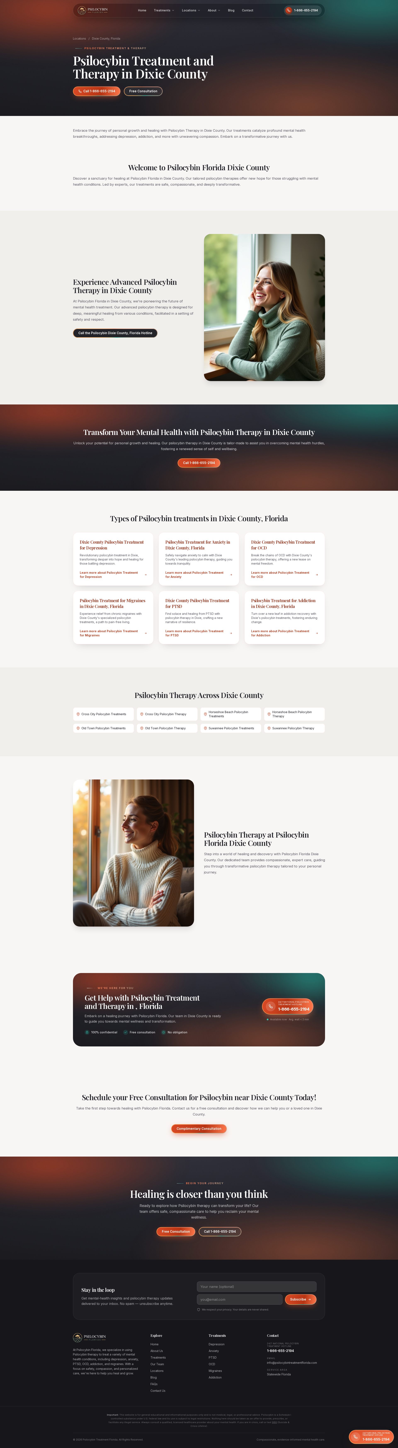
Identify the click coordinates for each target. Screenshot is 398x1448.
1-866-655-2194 (280, 1351)
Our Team (157, 1364)
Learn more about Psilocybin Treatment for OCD (280, 574)
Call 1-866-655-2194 (99, 91)
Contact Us (157, 1390)
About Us (156, 1351)
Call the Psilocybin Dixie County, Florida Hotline (115, 333)
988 (274, 1422)
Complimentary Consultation (199, 1129)
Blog (231, 10)
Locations (189, 10)
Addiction (215, 1377)
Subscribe (298, 1299)
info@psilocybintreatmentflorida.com (292, 1362)
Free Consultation (143, 91)
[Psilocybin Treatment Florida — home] (92, 10)
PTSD (213, 1357)
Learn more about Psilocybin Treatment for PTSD (194, 633)
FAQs (154, 1384)
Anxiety (214, 1351)
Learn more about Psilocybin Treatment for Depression (109, 574)
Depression (216, 1344)
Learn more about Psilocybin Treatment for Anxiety (194, 574)
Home (142, 10)
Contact (247, 10)
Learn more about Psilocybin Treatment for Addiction (280, 633)
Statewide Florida (279, 1374)
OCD (212, 1364)
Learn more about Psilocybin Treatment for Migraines (109, 633)
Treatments (162, 10)
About (212, 10)
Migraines (215, 1370)
